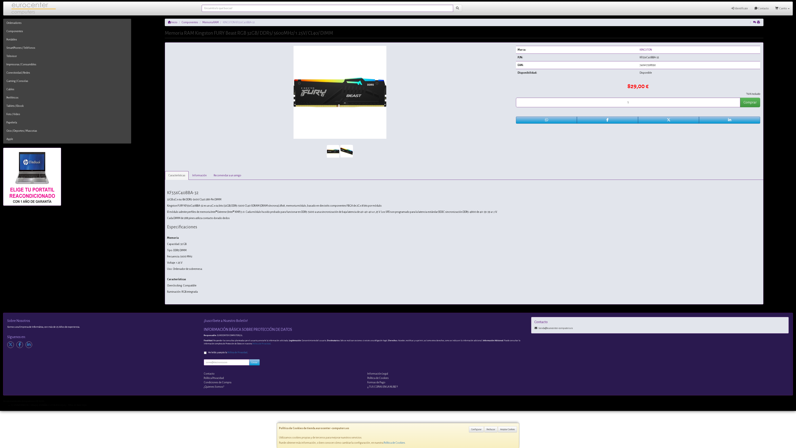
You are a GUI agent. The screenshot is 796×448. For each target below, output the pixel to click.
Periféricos (12, 97)
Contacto (763, 8)
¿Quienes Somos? (214, 386)
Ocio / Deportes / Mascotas (21, 130)
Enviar (254, 362)
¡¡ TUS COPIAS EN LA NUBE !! (382, 386)
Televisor (11, 56)
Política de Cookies (394, 442)
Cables (10, 89)
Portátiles (11, 39)
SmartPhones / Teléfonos (20, 47)
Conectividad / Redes (18, 72)
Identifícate (741, 8)
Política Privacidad (214, 378)
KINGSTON (646, 49)
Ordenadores (14, 23)
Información (199, 175)
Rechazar (491, 429)
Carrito (783, 8)
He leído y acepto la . (228, 352)
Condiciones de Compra (217, 382)
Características (176, 175)
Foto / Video (13, 114)
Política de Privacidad (261, 344)
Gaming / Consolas (17, 81)
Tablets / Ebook (15, 106)
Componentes (14, 31)
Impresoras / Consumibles (21, 64)
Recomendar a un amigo (227, 175)
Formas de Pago (376, 382)
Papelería (11, 122)
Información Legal (377, 373)
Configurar (476, 429)
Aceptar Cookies (507, 429)
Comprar (750, 102)
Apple (9, 139)
